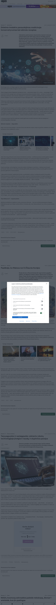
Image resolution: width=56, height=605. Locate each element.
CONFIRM (20, 317)
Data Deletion (21, 321)
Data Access (28, 321)
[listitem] (28, 298)
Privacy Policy (34, 321)
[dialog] (28, 302)
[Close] (47, 284)
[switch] (41, 301)
